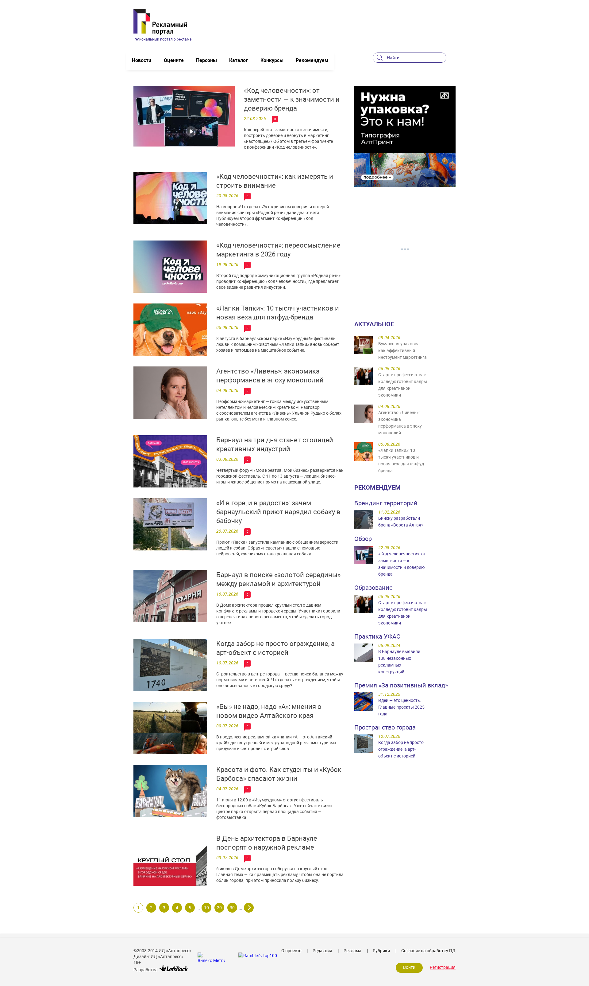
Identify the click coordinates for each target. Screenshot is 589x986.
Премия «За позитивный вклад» (401, 685)
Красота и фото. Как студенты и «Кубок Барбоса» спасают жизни (278, 774)
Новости (141, 60)
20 (219, 907)
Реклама (352, 950)
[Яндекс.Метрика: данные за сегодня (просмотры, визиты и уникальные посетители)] (211, 957)
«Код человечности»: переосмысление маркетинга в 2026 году (278, 249)
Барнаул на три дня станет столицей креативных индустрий (274, 444)
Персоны (206, 60)
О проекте (291, 950)
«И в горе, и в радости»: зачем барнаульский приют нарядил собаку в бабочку (278, 511)
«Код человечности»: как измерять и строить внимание (274, 181)
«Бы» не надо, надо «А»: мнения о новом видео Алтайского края (268, 711)
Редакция (322, 950)
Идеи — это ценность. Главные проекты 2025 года (401, 707)
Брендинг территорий (386, 503)
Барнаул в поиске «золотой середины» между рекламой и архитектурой (278, 579)
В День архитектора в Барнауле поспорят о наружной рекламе (266, 842)
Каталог (238, 60)
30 (232, 907)
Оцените (174, 60)
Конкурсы (271, 60)
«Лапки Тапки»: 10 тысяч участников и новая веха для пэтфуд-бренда (277, 312)
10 (206, 907)
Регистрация (443, 967)
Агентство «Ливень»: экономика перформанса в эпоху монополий (270, 375)
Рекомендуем (312, 60)
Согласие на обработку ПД (428, 950)
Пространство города (385, 727)
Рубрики (381, 950)
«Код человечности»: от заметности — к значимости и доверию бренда (292, 99)
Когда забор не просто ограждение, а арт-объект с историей (275, 648)
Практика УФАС (377, 636)
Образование (373, 587)
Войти (409, 967)
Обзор (363, 538)
